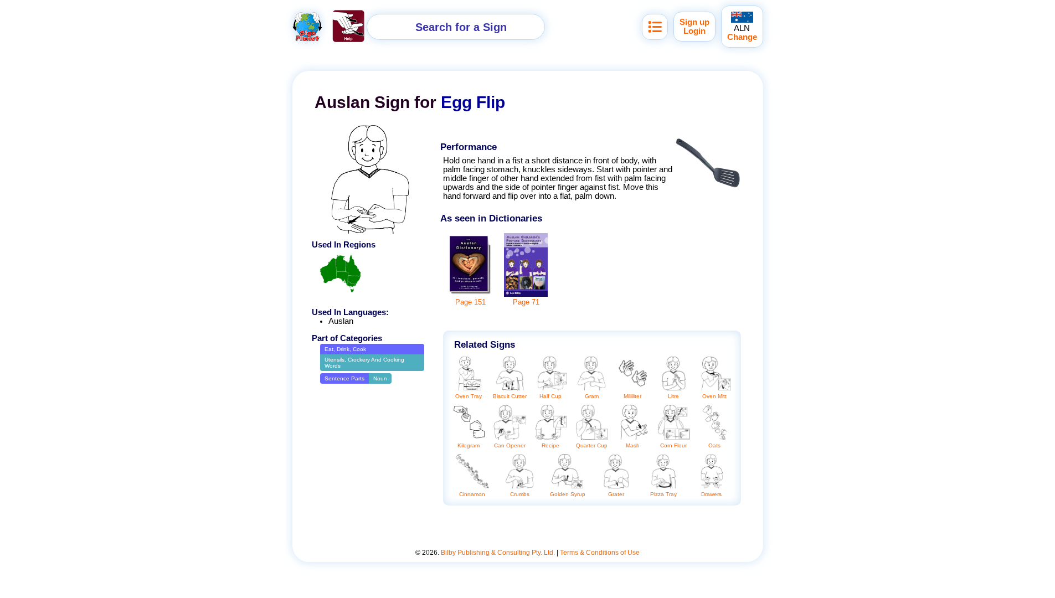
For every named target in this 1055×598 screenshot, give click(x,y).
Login (694, 31)
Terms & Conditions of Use (600, 552)
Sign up (694, 22)
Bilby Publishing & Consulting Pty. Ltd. (498, 552)
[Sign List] (655, 27)
